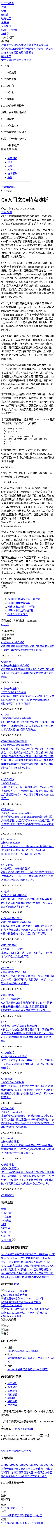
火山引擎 (42, 1476)
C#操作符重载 (9, 945)
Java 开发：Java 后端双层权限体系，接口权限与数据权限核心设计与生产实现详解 (27, 1273)
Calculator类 (11, 1112)
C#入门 (5, 624)
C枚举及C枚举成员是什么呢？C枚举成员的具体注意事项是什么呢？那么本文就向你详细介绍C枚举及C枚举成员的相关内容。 (27, 876)
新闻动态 (12, 1387)
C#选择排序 (7, 918)
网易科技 (26, 1465)
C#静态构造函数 (10, 688)
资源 (8, 60)
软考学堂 (44, 45)
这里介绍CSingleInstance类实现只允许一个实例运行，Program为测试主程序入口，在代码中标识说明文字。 (28, 1064)
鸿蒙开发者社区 (10, 30)
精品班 (5, 14)
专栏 (23, 60)
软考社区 (6, 18)
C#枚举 (5, 891)
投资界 (26, 1476)
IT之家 (12, 1472)
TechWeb (13, 1468)
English (11, 1397)
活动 (9, 177)
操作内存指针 (14, 972)
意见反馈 (12, 1394)
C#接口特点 (7, 741)
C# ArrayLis (7, 809)
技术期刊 (12, 173)
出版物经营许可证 (22, 1451)
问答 (13, 60)
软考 (21, 49)
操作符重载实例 (16, 922)
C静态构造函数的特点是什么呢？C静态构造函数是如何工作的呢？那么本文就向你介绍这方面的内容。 (27, 673)
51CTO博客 (13, 1358)
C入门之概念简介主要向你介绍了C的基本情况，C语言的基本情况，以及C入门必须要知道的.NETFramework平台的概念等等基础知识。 (27, 1006)
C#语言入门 (7, 968)
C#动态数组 (7, 1052)
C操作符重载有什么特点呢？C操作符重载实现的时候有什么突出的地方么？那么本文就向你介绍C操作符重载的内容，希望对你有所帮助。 (27, 930)
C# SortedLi (7, 865)
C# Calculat (7, 1138)
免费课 (5, 22)
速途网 (39, 1468)
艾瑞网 (22, 1468)
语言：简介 (13, 949)
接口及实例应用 (16, 718)
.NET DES (13, 692)
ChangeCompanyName (17, 813)
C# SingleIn (7, 1078)
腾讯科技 (16, 1465)
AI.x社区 (37, 1515)
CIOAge (19, 1350)
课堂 (18, 60)
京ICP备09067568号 (22, 1429)
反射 (6, 779)
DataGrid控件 (12, 1082)
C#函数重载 (7, 1164)
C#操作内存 (7, 995)
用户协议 (12, 1401)
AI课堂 (5, 33)
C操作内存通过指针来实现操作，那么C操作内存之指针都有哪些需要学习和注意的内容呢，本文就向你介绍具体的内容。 (27, 980)
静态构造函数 (15, 665)
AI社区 (11, 169)
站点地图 (12, 1391)
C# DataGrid (7, 1108)
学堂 (3, 11)
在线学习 (6, 56)
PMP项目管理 (16, 52)
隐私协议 (12, 1405)
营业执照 (6, 1451)
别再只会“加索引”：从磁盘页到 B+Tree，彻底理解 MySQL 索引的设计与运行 (28, 1266)
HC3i (26, 1350)
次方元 (33, 1476)
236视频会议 (40, 1472)
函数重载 (10, 1141)
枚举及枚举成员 (15, 868)
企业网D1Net (15, 1476)
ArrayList (10, 783)
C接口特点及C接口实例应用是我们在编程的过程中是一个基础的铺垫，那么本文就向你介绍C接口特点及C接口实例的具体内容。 (27, 726)
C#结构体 (6, 661)
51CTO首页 (7, 3)
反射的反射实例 (16, 745)
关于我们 (12, 1383)
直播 (28, 60)
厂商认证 (49, 49)
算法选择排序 (14, 895)
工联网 (19, 1472)
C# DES (5, 714)
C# (2, 779)
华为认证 (39, 49)
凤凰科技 (36, 1465)
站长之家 (30, 1468)
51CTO (11, 1350)
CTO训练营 (41, 1369)
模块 (11, 779)
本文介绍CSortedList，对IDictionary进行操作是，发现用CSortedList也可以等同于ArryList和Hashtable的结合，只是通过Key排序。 (27, 850)
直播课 (35, 45)
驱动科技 (46, 1465)
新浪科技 (6, 1465)
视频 (9, 162)
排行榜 (20, 45)
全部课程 (6, 49)
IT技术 (5, 52)
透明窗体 (10, 1168)
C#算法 (18, 918)
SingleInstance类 (14, 1056)
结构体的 (12, 642)
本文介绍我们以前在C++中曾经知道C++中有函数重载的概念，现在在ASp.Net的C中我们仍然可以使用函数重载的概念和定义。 (27, 1149)
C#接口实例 (20, 741)
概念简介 (11, 999)
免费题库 (28, 52)
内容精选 (12, 158)
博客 (3, 7)
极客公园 (28, 1472)
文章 (3, 60)
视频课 (5, 45)
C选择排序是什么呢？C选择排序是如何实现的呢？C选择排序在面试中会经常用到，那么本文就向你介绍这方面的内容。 (27, 903)
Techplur (33, 1350)
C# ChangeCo (8, 839)
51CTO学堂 (13, 1369)
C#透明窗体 (7, 1195)
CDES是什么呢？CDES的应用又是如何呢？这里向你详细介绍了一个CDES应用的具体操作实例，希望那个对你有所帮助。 (27, 700)
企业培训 (6, 26)
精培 (22, 1369)
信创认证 (29, 49)
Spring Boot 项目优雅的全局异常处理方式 (26, 1277)
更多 (17, 1284)
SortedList (10, 842)
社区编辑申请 (8, 187)
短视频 (27, 45)
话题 (9, 166)
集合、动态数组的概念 (19, 1025)
